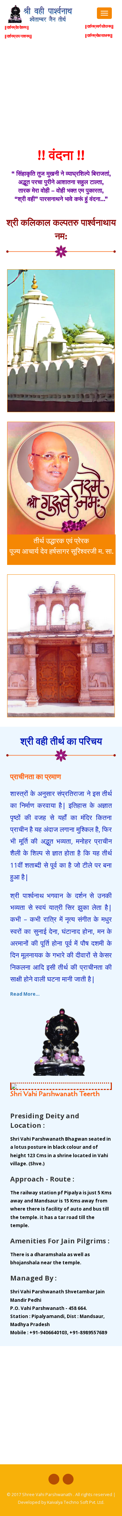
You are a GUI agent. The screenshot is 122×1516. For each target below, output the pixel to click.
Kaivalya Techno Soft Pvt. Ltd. (75, 1502)
